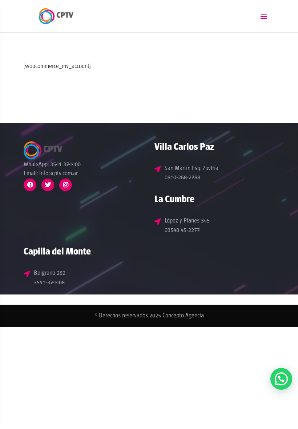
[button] (281, 379)
